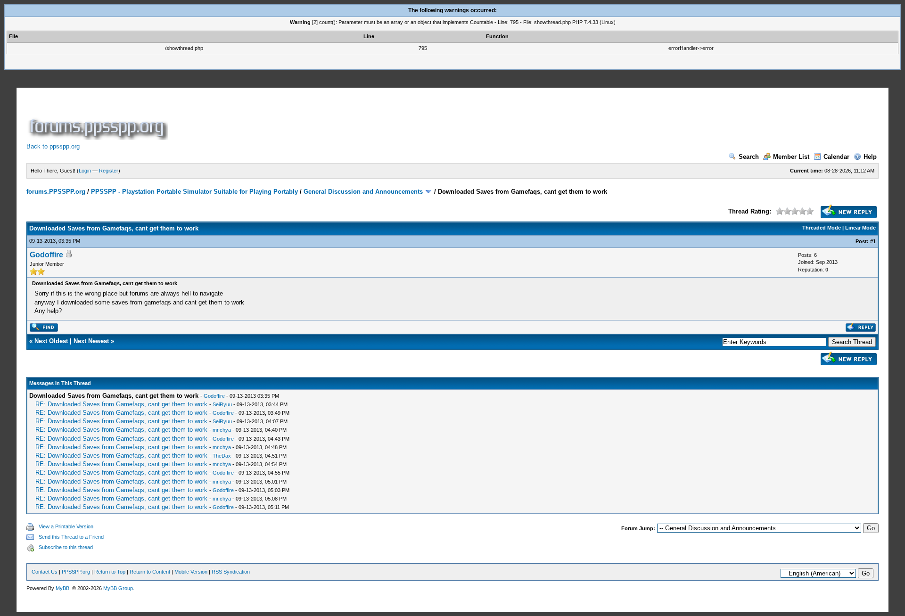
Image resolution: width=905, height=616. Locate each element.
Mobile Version (190, 572)
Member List (791, 156)
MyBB (62, 588)
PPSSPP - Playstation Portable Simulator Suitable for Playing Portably (194, 191)
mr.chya (222, 430)
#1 (873, 241)
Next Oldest (51, 341)
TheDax (222, 456)
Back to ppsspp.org (53, 146)
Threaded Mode (821, 227)
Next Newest (91, 341)
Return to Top (109, 572)
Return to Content (150, 572)
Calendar (836, 156)
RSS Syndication (231, 572)
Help (870, 156)
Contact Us (45, 572)
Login (85, 170)
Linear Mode (860, 227)
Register (108, 170)
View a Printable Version (66, 526)
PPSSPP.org (76, 572)
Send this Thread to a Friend (71, 537)
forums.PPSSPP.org (55, 191)
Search (749, 156)
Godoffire (46, 255)
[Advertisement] (341, 119)
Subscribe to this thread (66, 547)
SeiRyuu (222, 404)
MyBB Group (118, 588)
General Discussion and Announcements (363, 191)
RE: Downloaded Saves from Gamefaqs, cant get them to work (121, 404)
